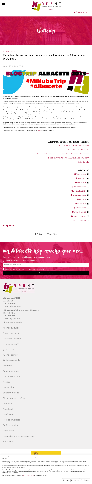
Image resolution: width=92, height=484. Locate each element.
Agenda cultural (11, 328)
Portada (6, 51)
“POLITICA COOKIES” (28, 475)
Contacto (7, 403)
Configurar (85, 480)
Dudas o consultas (11, 376)
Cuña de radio (83, 162)
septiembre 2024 (79, 195)
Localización (8, 431)
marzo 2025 (81, 182)
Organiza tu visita (11, 333)
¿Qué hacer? (9, 349)
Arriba (39, 234)
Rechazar (75, 480)
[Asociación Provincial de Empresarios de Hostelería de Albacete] (46, 6)
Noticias (14, 51)
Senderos (7, 366)
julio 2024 (82, 199)
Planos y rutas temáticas (14, 398)
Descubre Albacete (12, 339)
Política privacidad (11, 420)
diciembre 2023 (80, 212)
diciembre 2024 (79, 187)
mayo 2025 (81, 178)
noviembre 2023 (79, 216)
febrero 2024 (80, 208)
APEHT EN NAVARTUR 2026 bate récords (73, 146)
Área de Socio (81, 12)
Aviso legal (8, 409)
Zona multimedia (11, 393)
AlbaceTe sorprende (12, 322)
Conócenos (8, 414)
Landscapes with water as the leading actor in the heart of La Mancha (61, 154)
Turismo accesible (11, 360)
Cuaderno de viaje (11, 371)
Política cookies (10, 425)
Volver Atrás (52, 234)
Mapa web (8, 441)
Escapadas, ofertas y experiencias (18, 436)
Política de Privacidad (37, 269)
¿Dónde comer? (10, 355)
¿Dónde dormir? (11, 344)
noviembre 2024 (79, 191)
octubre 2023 (80, 220)
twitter (39, 130)
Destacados (8, 387)
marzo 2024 (81, 204)
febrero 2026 (81, 174)
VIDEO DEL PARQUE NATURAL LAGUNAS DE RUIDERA (68, 158)
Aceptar (66, 480)
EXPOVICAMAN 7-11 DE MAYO (77, 150)
